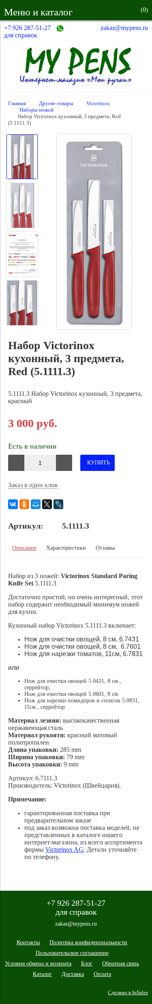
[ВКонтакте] (13, 504)
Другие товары (56, 103)
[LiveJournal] (58, 504)
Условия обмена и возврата (38, 964)
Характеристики (66, 548)
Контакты (28, 942)
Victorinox (98, 103)
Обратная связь (120, 964)
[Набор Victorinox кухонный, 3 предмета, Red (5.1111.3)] (94, 232)
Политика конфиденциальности (88, 942)
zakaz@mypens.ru (124, 27)
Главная (17, 103)
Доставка (73, 974)
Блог (86, 964)
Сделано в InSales (128, 992)
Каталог (42, 974)
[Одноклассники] (24, 504)
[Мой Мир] (36, 504)
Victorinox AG (64, 849)
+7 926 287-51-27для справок (27, 31)
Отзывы (105, 548)
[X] (47, 504)
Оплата (102, 974)
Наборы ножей (36, 110)
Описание (24, 548)
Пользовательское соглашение (72, 953)
